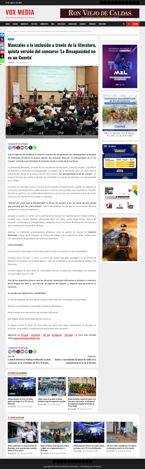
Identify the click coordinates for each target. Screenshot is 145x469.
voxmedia (11, 63)
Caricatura (72, 24)
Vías (52, 24)
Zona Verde (61, 24)
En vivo (135, 24)
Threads (24, 335)
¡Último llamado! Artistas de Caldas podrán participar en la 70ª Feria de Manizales (21, 401)
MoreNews (85, 466)
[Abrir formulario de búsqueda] (124, 24)
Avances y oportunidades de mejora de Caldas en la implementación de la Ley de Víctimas (75, 359)
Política (34, 24)
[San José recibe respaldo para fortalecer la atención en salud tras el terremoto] (121, 432)
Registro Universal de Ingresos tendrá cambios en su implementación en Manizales (55, 448)
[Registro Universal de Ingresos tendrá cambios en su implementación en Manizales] (56, 432)
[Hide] (1, 64)
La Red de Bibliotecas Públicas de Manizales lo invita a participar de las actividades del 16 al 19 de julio (29, 359)
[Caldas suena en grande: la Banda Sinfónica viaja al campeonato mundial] (52, 386)
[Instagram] (14, 148)
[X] (18, 148)
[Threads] (30, 148)
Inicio (8, 24)
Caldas (15, 24)
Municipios (44, 24)
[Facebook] (10, 148)
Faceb (33, 335)
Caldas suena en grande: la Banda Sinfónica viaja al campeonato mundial (51, 400)
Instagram (57, 335)
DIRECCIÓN (102, 24)
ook (38, 335)
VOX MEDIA (20, 12)
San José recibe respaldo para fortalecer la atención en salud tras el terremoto (121, 446)
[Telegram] (26, 148)
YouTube (68, 335)
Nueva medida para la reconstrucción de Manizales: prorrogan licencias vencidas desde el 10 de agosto (22, 448)
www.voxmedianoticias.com (26, 338)
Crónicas (92, 24)
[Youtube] (22, 148)
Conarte (83, 24)
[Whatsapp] (35, 148)
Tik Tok (46, 335)
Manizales (24, 24)
